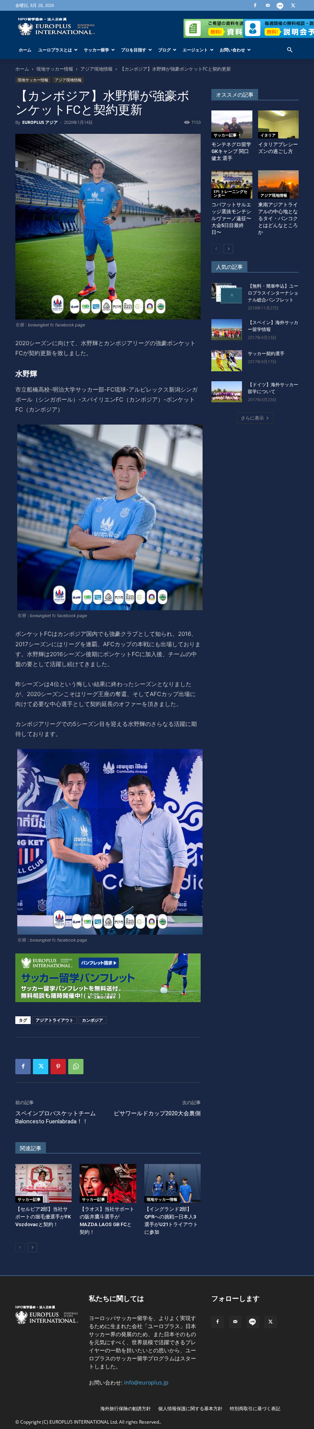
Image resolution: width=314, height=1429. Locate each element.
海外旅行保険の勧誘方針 (125, 1408)
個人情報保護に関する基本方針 (190, 1408)
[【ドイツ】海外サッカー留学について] (226, 391)
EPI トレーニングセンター (230, 193)
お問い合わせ (232, 50)
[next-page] (32, 1247)
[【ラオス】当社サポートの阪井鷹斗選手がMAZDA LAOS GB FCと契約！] (108, 1183)
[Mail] (267, 5)
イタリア (268, 135)
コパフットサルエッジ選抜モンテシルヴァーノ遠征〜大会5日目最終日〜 (231, 218)
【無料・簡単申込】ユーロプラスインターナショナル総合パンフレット (273, 293)
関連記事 (30, 1148)
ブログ (164, 50)
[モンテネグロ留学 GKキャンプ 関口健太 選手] (231, 124)
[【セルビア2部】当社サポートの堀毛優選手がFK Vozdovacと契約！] (43, 1183)
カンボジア (92, 1020)
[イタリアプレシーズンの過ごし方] (278, 124)
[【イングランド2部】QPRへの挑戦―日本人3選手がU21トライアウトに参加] (172, 1183)
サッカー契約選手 (266, 353)
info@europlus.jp (146, 1382)
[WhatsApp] (75, 1066)
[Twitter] (293, 5)
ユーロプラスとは (55, 50)
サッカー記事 (29, 1199)
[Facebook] (255, 5)
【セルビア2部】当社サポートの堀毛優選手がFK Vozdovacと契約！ (43, 1216)
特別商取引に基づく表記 (255, 1408)
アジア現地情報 (96, 69)
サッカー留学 (96, 50)
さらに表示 (252, 418)
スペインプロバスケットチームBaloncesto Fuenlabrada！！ (55, 1117)
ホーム (25, 50)
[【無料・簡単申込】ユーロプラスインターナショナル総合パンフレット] (226, 293)
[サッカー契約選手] (226, 360)
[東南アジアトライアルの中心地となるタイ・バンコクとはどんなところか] (278, 184)
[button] (289, 50)
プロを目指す (133, 50)
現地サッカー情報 (54, 69)
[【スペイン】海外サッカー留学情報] (226, 329)
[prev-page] (20, 1247)
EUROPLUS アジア (40, 122)
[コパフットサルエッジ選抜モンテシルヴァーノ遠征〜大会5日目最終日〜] (231, 184)
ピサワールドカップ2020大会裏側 (157, 1113)
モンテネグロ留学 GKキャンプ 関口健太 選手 (231, 151)
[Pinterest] (58, 1066)
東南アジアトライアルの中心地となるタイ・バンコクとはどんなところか (278, 218)
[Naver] (280, 5)
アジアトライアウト (55, 1020)
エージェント (195, 50)
